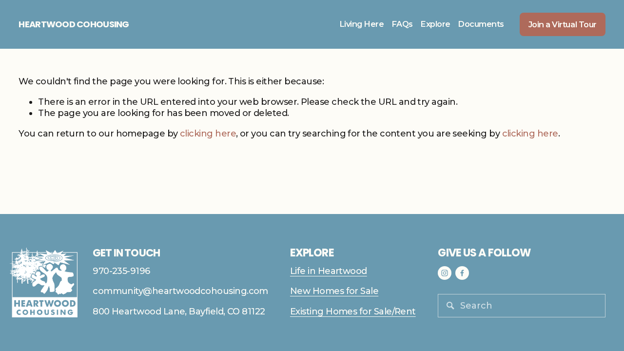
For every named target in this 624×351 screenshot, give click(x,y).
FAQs (402, 24)
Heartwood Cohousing (74, 24)
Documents (481, 24)
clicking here (208, 133)
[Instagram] (444, 273)
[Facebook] (462, 273)
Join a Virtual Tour (562, 24)
